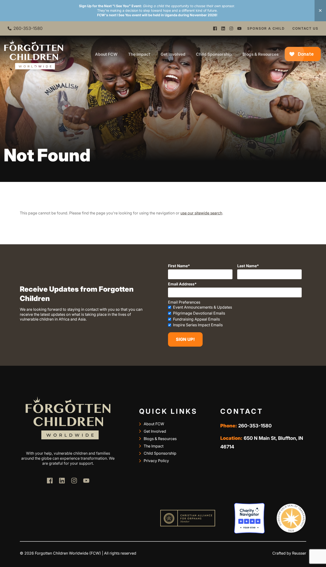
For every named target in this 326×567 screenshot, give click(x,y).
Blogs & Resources (260, 54)
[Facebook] (215, 28)
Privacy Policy (156, 460)
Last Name (247, 265)
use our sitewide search (201, 213)
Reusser (299, 553)
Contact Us (305, 28)
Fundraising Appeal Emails (196, 319)
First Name (178, 265)
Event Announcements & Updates (202, 307)
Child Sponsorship (214, 54)
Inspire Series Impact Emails (198, 324)
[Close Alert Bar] (320, 10)
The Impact (139, 54)
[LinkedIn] (223, 28)
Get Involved (173, 54)
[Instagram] (231, 28)
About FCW (106, 54)
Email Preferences (184, 302)
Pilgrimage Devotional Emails (199, 313)
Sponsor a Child (265, 28)
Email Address (181, 284)
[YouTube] (239, 28)
